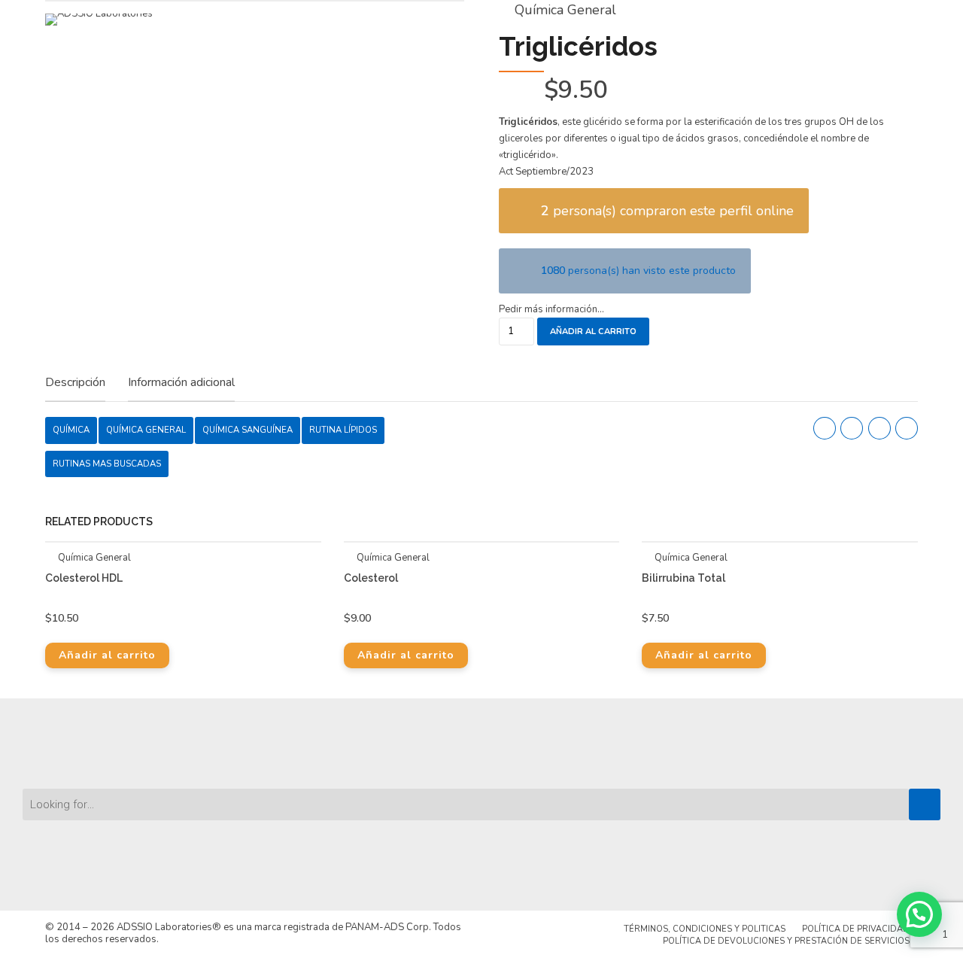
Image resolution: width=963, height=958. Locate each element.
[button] (919, 914)
